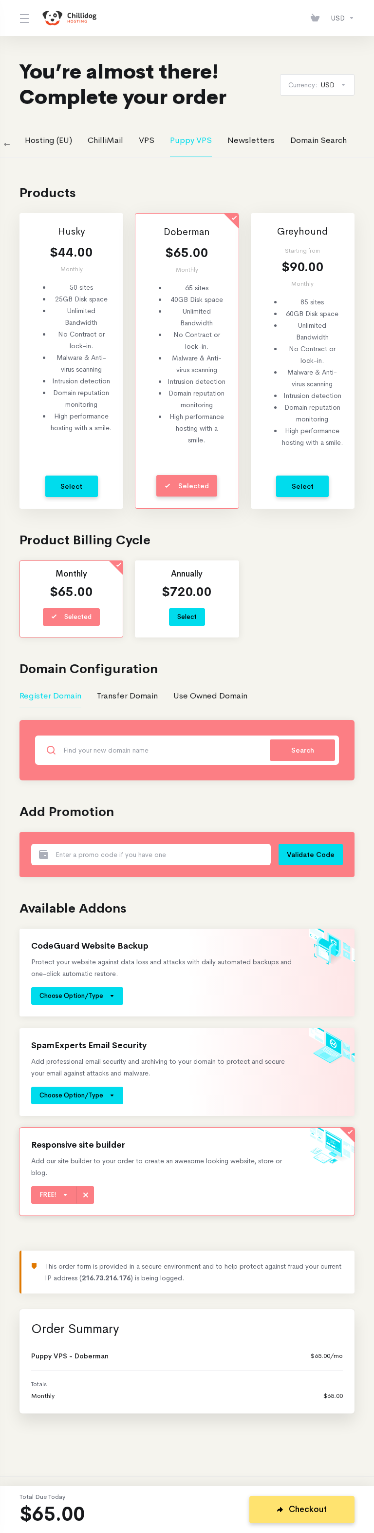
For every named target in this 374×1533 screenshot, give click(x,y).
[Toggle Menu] (24, 18)
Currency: (311, 84)
